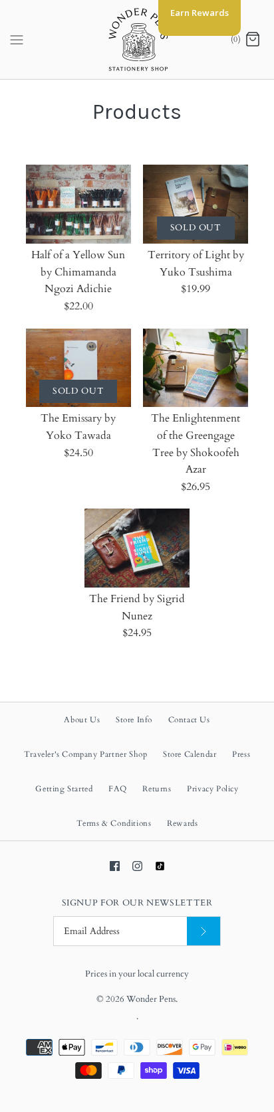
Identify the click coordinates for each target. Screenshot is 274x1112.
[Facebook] (115, 866)
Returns (156, 788)
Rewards (182, 823)
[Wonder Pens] (137, 39)
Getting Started (63, 788)
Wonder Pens (151, 999)
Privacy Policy (212, 788)
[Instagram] (137, 866)
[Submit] (203, 931)
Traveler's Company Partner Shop (86, 754)
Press (241, 754)
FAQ (117, 788)
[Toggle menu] (16, 39)
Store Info (134, 719)
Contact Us (189, 719)
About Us (82, 719)
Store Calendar (189, 754)
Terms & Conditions (114, 823)
